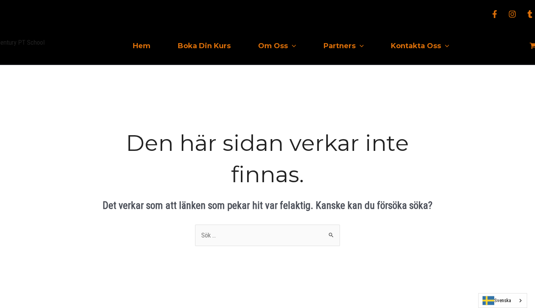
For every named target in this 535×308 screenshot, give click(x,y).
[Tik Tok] (530, 14)
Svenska (502, 300)
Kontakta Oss (416, 46)
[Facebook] (495, 14)
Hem (141, 46)
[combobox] (502, 300)
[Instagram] (512, 14)
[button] (292, 46)
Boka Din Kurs (204, 46)
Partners (340, 46)
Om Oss (273, 46)
